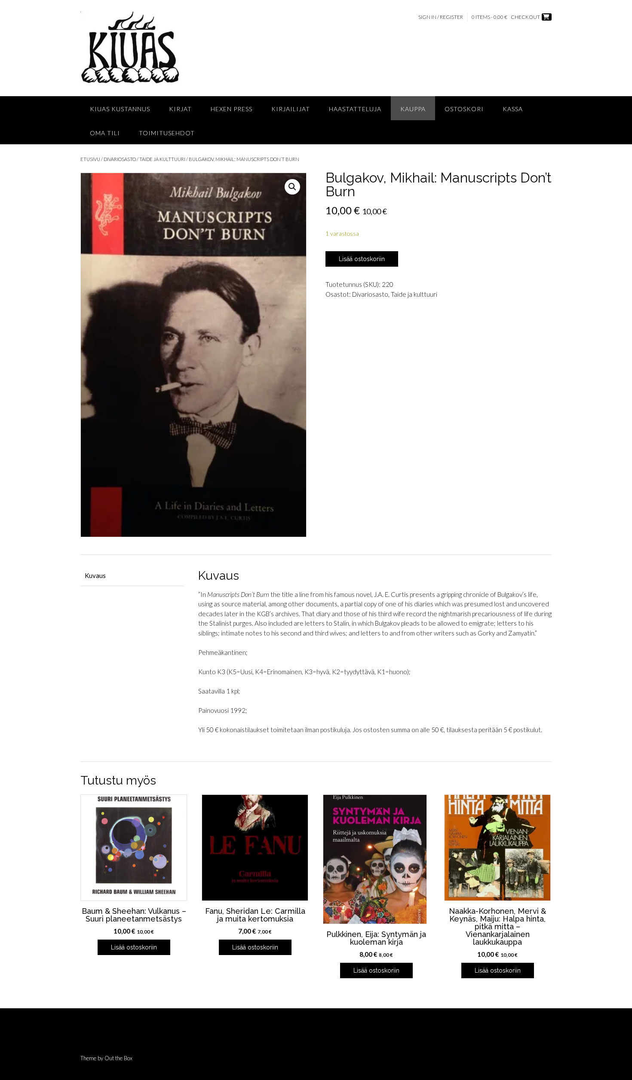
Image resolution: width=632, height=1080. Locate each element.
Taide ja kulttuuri (162, 159)
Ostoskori (464, 109)
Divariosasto (120, 159)
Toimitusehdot (167, 133)
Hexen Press (231, 109)
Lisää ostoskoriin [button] (134, 947)
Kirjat (180, 109)
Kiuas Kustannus (120, 109)
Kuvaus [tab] (95, 575)
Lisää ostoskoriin (362, 259)
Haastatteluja (355, 109)
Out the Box (118, 1058)
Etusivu (90, 159)
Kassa (513, 109)
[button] (292, 187)
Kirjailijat (290, 109)
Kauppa (413, 109)
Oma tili (105, 133)
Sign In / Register (440, 17)
